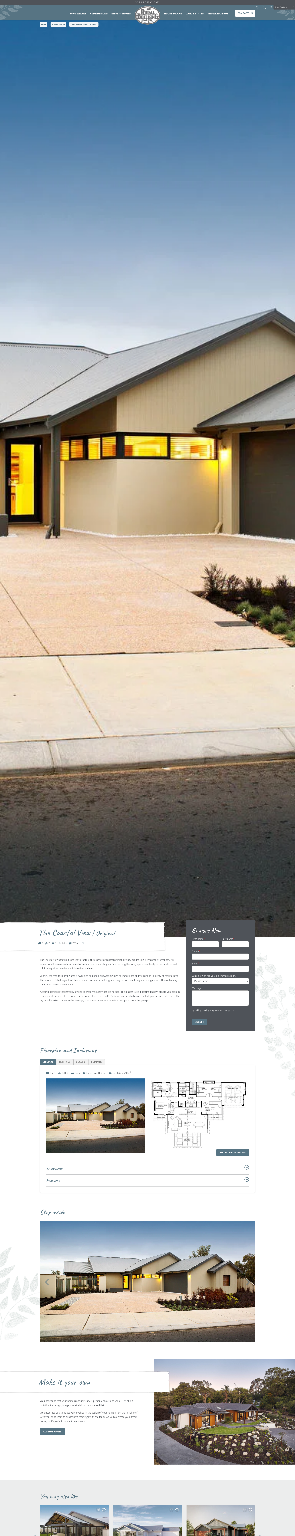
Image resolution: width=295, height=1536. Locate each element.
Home (147, 15)
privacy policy (228, 1010)
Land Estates (195, 13)
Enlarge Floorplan (233, 1152)
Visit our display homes (147, 2)
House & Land (173, 13)
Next (248, 1282)
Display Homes (121, 13)
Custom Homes (52, 1431)
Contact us (245, 13)
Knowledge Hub (217, 13)
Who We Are (78, 13)
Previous (47, 1282)
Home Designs (99, 13)
